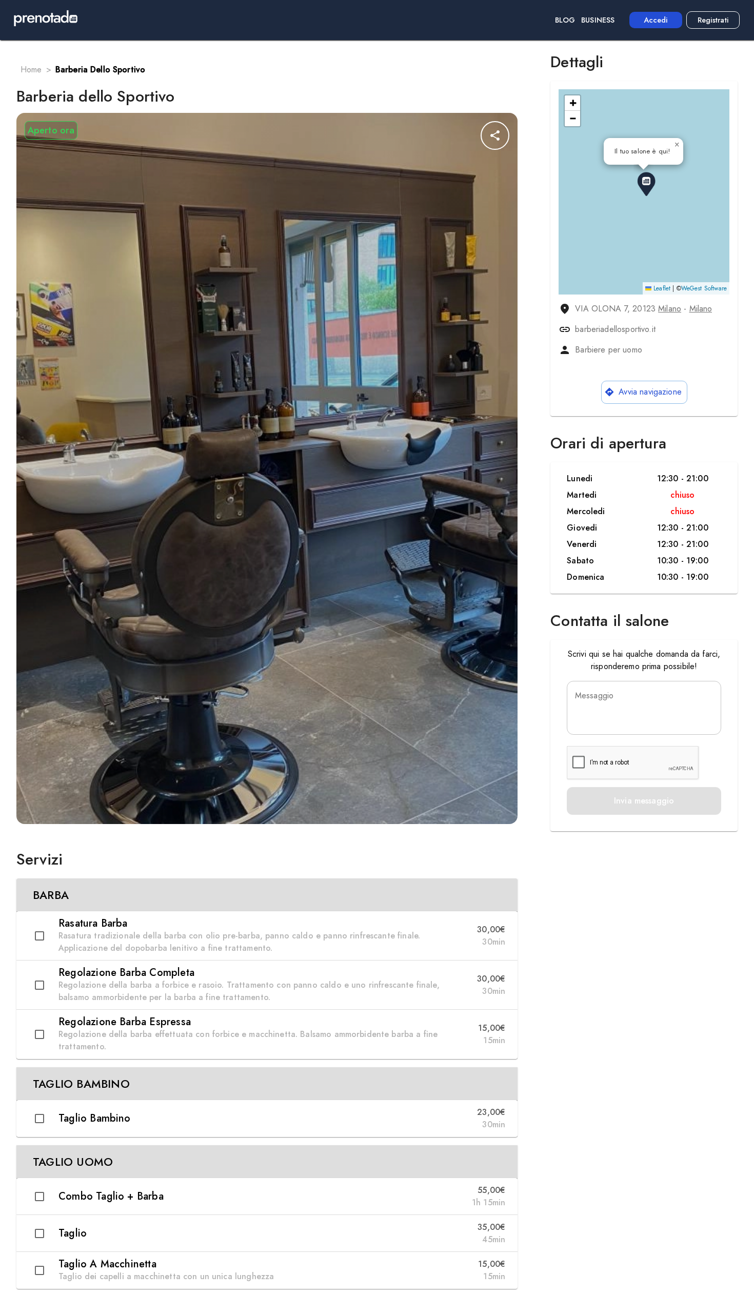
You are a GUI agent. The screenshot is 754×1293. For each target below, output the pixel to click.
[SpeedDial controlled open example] (495, 135)
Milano (669, 309)
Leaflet (660, 288)
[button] (267, 894)
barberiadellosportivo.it (615, 329)
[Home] (45, 20)
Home (31, 69)
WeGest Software (704, 288)
